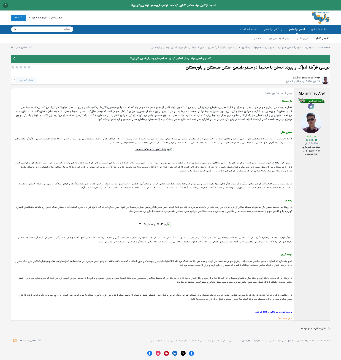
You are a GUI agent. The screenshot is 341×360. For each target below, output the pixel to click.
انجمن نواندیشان (297, 29)
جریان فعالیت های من (279, 38)
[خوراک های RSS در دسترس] (14, 340)
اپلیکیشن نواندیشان (273, 29)
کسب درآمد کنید (249, 29)
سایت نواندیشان (319, 29)
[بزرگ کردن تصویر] (153, 150)
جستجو (257, 38)
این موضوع (29, 29)
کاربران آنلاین (303, 38)
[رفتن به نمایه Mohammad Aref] (325, 80)
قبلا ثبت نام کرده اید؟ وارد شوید (46, 18)
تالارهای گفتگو (322, 38)
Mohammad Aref (303, 78)
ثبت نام (18, 18)
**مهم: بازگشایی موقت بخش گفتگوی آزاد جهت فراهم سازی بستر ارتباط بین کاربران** (173, 5)
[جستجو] (15, 29)
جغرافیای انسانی (294, 81)
